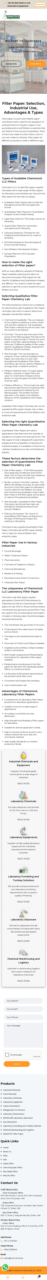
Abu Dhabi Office (10, 1171)
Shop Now (40, 4)
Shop (5, 1155)
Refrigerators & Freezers (14, 1110)
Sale (5, 1159)
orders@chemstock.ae (13, 1258)
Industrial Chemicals (11, 1090)
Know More (35, 64)
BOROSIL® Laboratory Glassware (18, 1118)
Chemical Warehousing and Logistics (18, 1130)
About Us (7, 1151)
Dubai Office (8, 1163)
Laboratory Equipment (13, 1102)
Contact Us (11, 64)
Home (6, 1147)
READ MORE (23, 783)
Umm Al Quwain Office (12, 1167)
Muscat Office (9, 1175)
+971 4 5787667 (10, 1241)
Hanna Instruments (11, 1106)
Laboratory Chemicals (12, 1098)
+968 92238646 (10, 1249)
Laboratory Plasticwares (13, 1114)
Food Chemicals (10, 1094)
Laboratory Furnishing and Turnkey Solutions (22, 1126)
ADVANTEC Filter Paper (13, 1134)
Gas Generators (10, 1122)
